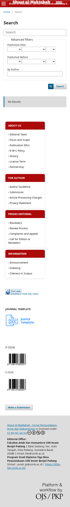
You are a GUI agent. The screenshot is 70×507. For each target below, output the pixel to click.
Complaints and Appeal (24, 233)
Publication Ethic (20, 145)
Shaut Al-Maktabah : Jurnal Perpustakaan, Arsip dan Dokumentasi (32, 426)
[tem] (20, 325)
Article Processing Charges (26, 197)
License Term (17, 161)
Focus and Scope (20, 140)
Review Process (19, 228)
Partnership (17, 167)
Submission (17, 192)
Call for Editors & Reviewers (19, 240)
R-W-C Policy (17, 150)
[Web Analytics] (13, 293)
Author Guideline (20, 186)
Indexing (15, 268)
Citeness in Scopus (21, 273)
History (14, 156)
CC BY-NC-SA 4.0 (17, 433)
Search (60, 86)
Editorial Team (18, 134)
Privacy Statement (20, 203)
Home (7, 12)
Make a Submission (19, 407)
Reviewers (16, 223)
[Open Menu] (3, 3)
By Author (13, 69)
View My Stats (30, 293)
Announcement (19, 262)
